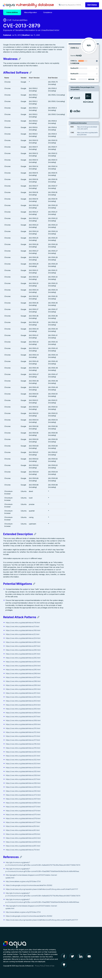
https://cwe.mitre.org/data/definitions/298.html (23, 681)
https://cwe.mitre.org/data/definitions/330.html (23, 791)
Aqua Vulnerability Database (28, 5)
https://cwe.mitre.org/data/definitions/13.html (22, 626)
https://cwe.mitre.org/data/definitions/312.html (23, 732)
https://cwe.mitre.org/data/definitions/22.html (22, 634)
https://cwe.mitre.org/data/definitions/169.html (23, 630)
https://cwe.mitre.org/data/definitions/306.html (23, 713)
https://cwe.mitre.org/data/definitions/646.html (23, 842)
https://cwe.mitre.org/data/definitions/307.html (23, 717)
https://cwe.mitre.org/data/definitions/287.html (23, 646)
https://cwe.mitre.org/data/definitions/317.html (23, 740)
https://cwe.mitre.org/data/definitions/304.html (23, 705)
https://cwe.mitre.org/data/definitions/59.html (22, 826)
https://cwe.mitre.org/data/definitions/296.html (23, 673)
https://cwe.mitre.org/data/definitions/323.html (23, 764)
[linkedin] (81, 957)
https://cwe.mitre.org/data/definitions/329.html (23, 787)
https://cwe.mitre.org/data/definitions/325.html (23, 771)
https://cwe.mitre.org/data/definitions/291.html (23, 654)
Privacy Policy (39, 966)
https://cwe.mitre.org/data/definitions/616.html (23, 834)
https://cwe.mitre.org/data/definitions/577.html (23, 822)
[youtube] (89, 957)
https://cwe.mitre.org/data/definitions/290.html (23, 650)
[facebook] (64, 957)
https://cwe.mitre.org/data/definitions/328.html (23, 783)
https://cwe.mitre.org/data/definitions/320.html (23, 752)
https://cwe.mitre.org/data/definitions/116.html (23, 623)
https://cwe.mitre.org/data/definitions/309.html (23, 724)
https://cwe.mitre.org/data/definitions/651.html (23, 846)
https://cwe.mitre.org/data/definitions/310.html (23, 728)
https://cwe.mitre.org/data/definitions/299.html (23, 685)
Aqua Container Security (14, 944)
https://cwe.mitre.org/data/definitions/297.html (23, 677)
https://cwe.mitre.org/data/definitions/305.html (23, 709)
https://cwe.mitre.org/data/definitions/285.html (23, 642)
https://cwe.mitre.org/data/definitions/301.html (23, 693)
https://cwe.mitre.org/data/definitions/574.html (23, 811)
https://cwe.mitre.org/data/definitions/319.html (23, 748)
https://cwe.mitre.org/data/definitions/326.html (23, 775)
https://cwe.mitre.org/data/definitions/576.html (23, 818)
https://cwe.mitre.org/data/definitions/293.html (23, 662)
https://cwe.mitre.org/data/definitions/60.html (23, 830)
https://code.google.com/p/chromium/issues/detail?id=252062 (29, 885)
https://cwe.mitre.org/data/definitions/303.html (23, 701)
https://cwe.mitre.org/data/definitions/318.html (23, 744)
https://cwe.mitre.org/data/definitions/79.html (23, 850)
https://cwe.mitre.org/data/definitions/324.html (23, 768)
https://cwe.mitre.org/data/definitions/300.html (23, 689)
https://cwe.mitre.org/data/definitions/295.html (23, 670)
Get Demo (92, 5)
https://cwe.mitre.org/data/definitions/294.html (23, 666)
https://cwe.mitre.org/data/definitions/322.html (23, 760)
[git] (64, 965)
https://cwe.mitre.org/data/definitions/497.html (23, 799)
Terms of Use (49, 966)
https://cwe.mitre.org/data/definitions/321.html (23, 756)
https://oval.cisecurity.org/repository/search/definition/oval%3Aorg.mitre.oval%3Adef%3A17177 (42, 889)
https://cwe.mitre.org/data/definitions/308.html (23, 720)
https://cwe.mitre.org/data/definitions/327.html (23, 779)
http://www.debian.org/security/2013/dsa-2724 (23, 881)
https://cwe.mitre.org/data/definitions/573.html (23, 807)
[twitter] (73, 957)
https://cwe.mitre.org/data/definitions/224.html (23, 638)
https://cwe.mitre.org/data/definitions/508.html (23, 803)
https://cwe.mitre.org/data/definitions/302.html (23, 697)
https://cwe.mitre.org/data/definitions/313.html (23, 736)
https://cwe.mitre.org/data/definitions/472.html (23, 795)
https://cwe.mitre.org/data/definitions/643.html (23, 838)
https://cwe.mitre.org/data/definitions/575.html (23, 815)
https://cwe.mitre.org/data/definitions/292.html (23, 658)
